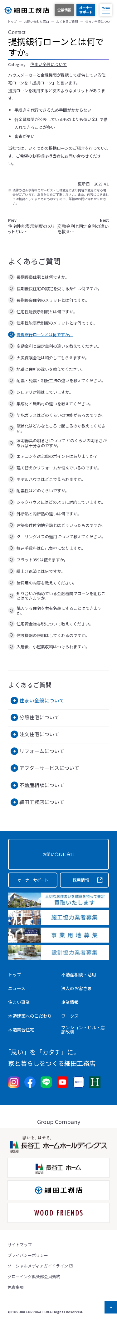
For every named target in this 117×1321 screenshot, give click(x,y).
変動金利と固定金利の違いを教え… (83, 226)
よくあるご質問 (30, 685)
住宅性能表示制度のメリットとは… (31, 226)
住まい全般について (48, 64)
